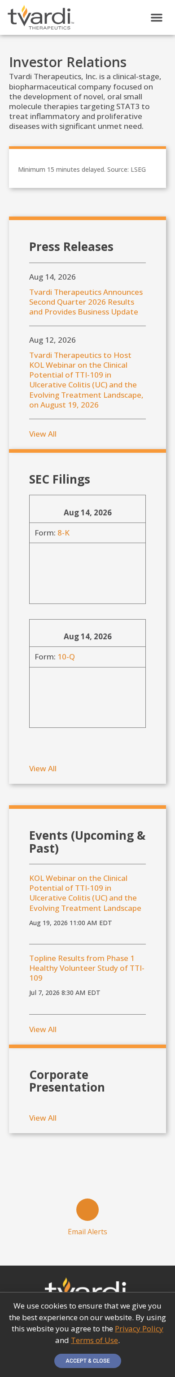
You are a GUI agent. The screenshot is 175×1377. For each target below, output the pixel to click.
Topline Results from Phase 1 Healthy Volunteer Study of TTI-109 (86, 968)
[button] (156, 17)
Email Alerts (87, 1232)
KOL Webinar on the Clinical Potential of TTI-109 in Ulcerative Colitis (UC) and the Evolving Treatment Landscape (85, 893)
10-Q (66, 656)
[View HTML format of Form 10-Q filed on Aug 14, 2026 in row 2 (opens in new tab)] (45, 683)
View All (43, 434)
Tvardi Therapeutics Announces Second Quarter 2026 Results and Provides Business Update (86, 302)
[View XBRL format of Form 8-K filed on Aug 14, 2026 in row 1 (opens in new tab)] (45, 580)
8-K (63, 532)
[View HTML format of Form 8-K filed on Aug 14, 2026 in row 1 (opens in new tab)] (45, 559)
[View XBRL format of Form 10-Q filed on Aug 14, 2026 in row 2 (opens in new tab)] (45, 704)
